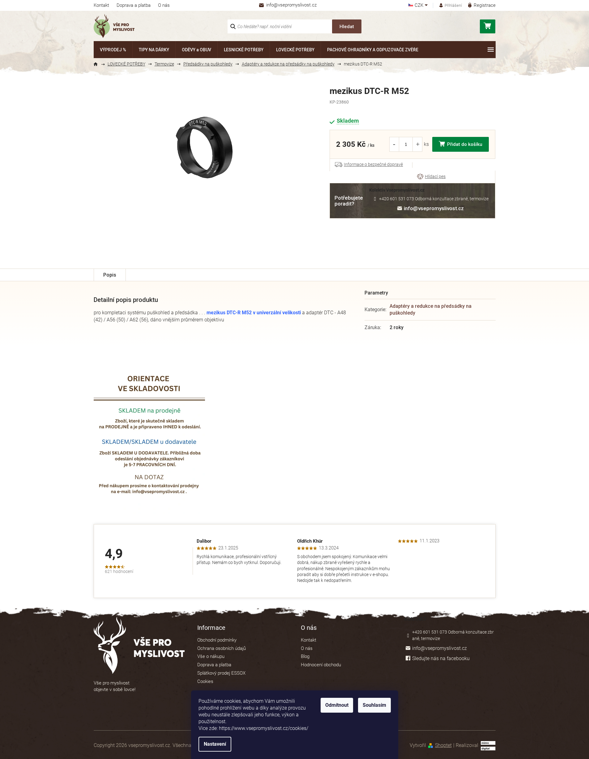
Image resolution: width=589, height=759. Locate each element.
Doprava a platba (134, 5)
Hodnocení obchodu (321, 665)
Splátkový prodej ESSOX (221, 673)
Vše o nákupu (210, 656)
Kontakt (101, 5)
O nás (164, 5)
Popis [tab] (109, 275)
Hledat (346, 26)
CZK (420, 5)
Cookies (205, 681)
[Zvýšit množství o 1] (417, 144)
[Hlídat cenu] (431, 176)
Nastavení (215, 744)
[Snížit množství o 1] (394, 144)
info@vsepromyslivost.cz (434, 208)
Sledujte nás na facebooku (441, 658)
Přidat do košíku (464, 144)
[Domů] (98, 64)
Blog (305, 656)
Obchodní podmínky (217, 640)
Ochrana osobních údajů (221, 648)
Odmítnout (336, 705)
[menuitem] (113, 49)
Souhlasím (374, 705)
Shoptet (443, 745)
